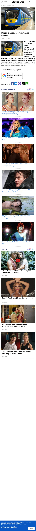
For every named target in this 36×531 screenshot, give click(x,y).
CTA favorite (18, 220)
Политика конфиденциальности (9, 527)
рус (6, 2)
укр (2, 2)
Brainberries (18, 116)
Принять (31, 528)
